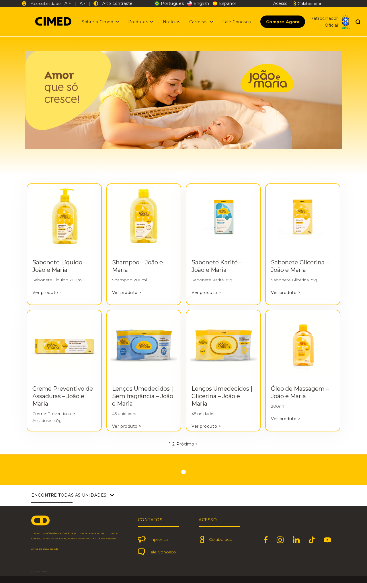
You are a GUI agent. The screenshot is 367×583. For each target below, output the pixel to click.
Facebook (266, 539)
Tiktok (312, 539)
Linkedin (296, 539)
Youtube (327, 539)
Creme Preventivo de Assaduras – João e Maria (62, 396)
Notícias (171, 21)
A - (82, 3)
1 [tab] (183, 472)
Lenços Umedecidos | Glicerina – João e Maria (222, 396)
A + (68, 3)
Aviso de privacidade (44, 548)
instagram (280, 539)
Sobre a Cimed (97, 21)
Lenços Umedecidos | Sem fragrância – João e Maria (142, 396)
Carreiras (198, 21)
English (201, 3)
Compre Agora (283, 21)
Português (172, 3)
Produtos (138, 21)
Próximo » (187, 444)
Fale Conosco (236, 21)
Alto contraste (116, 3)
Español (227, 3)
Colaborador (309, 3)
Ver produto (47, 292)
